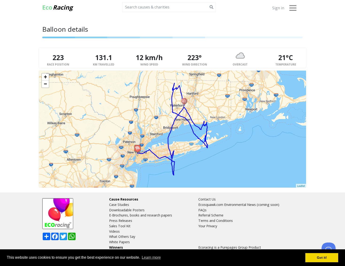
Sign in (278, 8)
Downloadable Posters (127, 210)
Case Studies (119, 204)
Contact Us (207, 199)
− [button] (45, 84)
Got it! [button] (322, 257)
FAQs (202, 210)
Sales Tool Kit (119, 226)
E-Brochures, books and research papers (140, 215)
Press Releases (120, 220)
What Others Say (122, 236)
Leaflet (301, 186)
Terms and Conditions (215, 220)
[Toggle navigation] (293, 8)
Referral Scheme (210, 215)
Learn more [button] (151, 257)
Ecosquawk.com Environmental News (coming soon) (238, 204)
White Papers (119, 242)
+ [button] (45, 77)
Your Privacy (207, 226)
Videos (114, 231)
